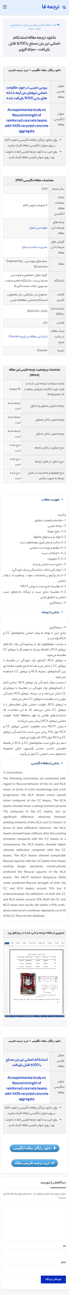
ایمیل (63, 1262)
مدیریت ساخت (38, 247)
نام (64, 1246)
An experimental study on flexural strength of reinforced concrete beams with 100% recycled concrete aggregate (26, 121)
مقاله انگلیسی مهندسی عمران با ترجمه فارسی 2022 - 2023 (30, 27)
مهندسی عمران (38, 228)
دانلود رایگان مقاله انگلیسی (32, 1148)
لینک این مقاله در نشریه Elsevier (28, 337)
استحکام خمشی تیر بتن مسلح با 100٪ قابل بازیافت (27, 1062)
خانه (55, 25)
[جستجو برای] (64, 9)
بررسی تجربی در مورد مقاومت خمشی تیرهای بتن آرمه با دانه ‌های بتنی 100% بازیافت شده (26, 93)
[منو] (5, 9)
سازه (24, 247)
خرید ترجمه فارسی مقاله (32, 1162)
